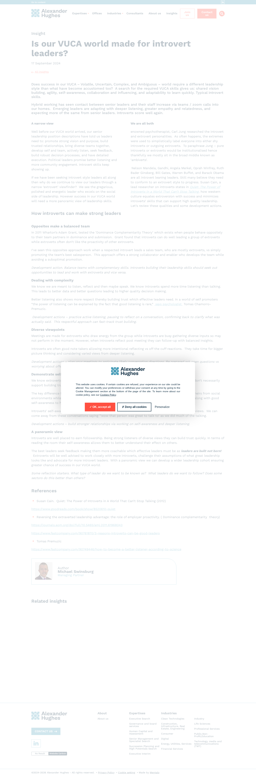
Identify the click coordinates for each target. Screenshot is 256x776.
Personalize (162, 406)
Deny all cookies (135, 406)
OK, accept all (101, 406)
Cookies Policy (108, 394)
